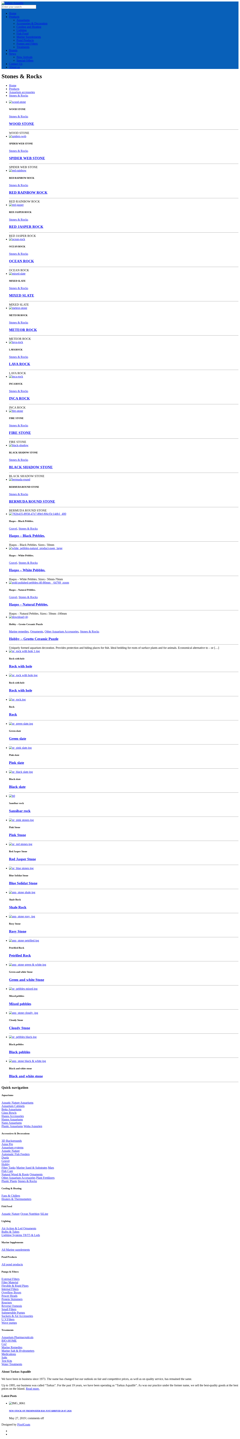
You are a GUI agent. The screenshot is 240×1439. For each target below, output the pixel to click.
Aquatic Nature (11, 1150)
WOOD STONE (21, 124)
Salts (4, 1357)
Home (12, 85)
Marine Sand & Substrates (31, 1167)
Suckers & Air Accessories (17, 1316)
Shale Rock (17, 907)
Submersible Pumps (13, 1312)
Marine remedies (19, 631)
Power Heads (9, 1295)
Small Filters (9, 1309)
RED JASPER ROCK (26, 227)
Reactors (7, 1302)
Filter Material (10, 1282)
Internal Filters (10, 1289)
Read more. (33, 1388)
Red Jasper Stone (22, 859)
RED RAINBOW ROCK (28, 192)
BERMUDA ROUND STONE (32, 501)
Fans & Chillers (11, 1195)
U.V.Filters (8, 1319)
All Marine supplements (16, 1249)
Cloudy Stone (19, 1028)
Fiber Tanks (9, 1167)
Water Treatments (12, 1364)
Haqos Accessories (13, 1116)
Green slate (17, 739)
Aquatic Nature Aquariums (17, 1102)
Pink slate (16, 763)
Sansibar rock (20, 811)
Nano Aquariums (12, 1122)
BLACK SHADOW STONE (31, 467)
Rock (13, 714)
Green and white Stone (26, 980)
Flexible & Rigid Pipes (15, 1285)
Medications (9, 1354)
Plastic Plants (9, 1181)
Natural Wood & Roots (15, 1174)
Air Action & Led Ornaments (19, 1228)
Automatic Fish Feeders (16, 1154)
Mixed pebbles (20, 1004)
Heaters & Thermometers (16, 1199)
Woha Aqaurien (33, 1126)
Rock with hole (20, 666)
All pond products (12, 1264)
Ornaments (36, 631)
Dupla (5, 1157)
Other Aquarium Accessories (62, 631)
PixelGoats (23, 1424)
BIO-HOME (9, 1340)
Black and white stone (26, 1076)
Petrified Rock (20, 955)
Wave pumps (9, 1322)
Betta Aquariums (11, 1109)
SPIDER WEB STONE (27, 158)
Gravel (13, 528)
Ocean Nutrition (30, 1213)
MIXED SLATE (21, 295)
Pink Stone (17, 835)
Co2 (4, 1344)
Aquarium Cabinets (13, 1106)
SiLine (44, 1213)
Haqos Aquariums (12, 1119)
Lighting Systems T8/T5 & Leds (21, 1235)
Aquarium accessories (22, 92)
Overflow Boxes (11, 1292)
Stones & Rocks (18, 95)
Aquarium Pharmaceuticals (17, 1337)
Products (14, 88)
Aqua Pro (7, 1144)
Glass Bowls (9, 1112)
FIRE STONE (20, 433)
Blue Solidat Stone (23, 883)
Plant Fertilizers (45, 1177)
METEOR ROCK (23, 330)
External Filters (11, 1279)
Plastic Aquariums (12, 1126)
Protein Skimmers (12, 1299)
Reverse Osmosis (12, 1305)
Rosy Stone (17, 931)
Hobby (6, 1164)
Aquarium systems (12, 1147)
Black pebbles (19, 1052)
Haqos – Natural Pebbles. (28, 604)
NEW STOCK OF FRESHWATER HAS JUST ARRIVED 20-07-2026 (40, 1411)
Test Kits (7, 1360)
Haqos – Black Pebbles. (27, 536)
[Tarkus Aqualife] (12, 3)
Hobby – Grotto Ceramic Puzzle (33, 639)
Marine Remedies (12, 1347)
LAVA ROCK (19, 364)
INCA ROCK (19, 398)
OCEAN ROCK (21, 261)
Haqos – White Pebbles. (27, 570)
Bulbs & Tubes (10, 1231)
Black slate (17, 787)
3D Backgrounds (12, 1140)
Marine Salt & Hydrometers (18, 1350)
